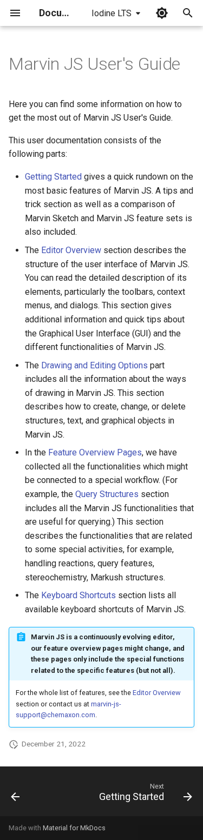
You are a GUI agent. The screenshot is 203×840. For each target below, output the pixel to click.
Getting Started (53, 176)
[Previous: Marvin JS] (15, 794)
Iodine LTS (111, 13)
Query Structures (107, 494)
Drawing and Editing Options (94, 365)
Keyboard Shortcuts (78, 595)
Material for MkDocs (74, 828)
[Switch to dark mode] (162, 13)
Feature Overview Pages (95, 452)
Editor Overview (71, 250)
